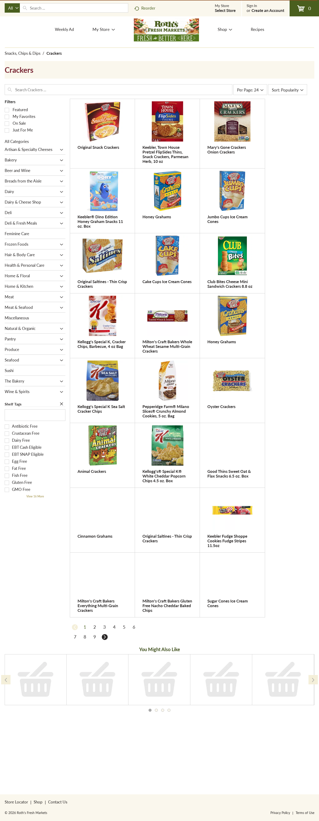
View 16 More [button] (35, 496)
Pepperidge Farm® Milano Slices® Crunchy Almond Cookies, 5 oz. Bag (165, 411)
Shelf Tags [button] (13, 404)
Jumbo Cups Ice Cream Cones (227, 219)
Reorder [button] (148, 8)
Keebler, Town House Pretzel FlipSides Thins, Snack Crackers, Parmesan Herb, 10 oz (165, 154)
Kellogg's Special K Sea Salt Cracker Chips (101, 409)
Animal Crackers (92, 471)
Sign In (252, 5)
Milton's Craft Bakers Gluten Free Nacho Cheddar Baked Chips (167, 605)
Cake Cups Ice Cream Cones (166, 281)
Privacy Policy (280, 812)
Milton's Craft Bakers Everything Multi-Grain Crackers (98, 605)
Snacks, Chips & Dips (22, 53)
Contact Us (57, 802)
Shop (38, 802)
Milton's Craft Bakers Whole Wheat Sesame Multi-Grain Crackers (167, 346)
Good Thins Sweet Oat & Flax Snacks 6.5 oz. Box (229, 473)
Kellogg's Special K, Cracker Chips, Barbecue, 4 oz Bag (102, 344)
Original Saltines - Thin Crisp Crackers (102, 284)
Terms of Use (305, 812)
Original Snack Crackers (98, 147)
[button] (60, 149)
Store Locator (16, 802)
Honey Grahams (156, 216)
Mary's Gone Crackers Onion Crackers (226, 149)
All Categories (17, 141)
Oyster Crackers (221, 406)
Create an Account (268, 10)
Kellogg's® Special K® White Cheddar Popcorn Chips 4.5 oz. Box (164, 475)
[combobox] (12, 8)
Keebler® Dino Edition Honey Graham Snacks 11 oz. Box (100, 221)
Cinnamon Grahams (95, 536)
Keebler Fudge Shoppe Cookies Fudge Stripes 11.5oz (227, 540)
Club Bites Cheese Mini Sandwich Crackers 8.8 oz (229, 284)
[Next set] (104, 637)
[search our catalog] (25, 8)
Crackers (54, 53)
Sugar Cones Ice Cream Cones (227, 603)
